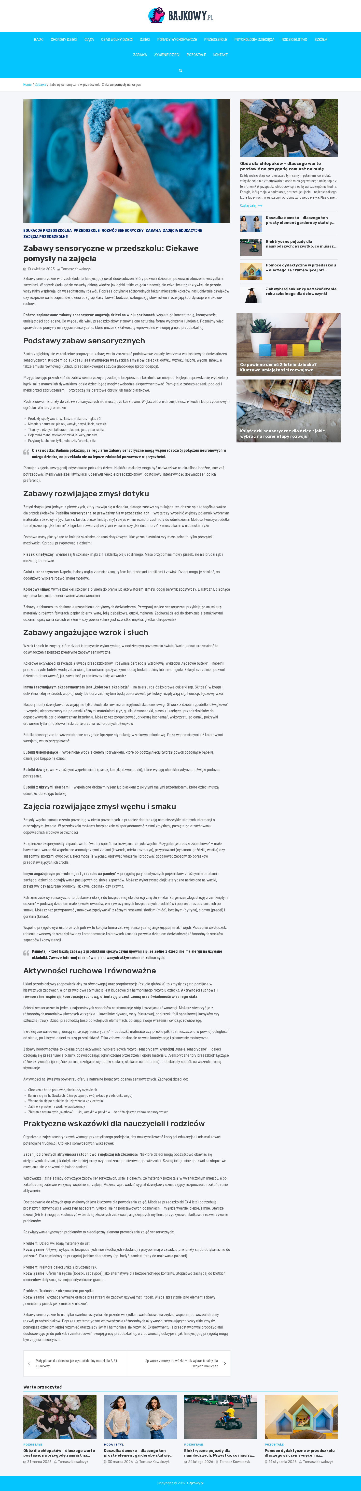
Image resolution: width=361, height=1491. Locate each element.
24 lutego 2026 (200, 1462)
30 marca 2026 (120, 1462)
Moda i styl (114, 1444)
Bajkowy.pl (195, 1483)
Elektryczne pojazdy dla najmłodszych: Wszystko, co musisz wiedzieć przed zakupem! (300, 246)
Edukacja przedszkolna (47, 231)
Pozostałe (196, 55)
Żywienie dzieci (167, 55)
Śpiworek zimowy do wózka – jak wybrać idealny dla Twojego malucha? (181, 1363)
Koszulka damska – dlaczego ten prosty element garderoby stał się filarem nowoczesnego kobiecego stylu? (299, 225)
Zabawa (140, 55)
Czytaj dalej (248, 205)
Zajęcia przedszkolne (45, 237)
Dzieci (145, 40)
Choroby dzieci (64, 40)
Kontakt (220, 55)
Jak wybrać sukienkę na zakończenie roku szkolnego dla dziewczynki (301, 291)
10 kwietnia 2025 (41, 269)
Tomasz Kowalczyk (76, 269)
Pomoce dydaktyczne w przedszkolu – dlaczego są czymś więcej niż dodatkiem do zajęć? (301, 270)
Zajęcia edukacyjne (182, 231)
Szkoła (321, 40)
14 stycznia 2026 (283, 1462)
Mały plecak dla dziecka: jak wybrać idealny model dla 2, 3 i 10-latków (76, 1363)
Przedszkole (215, 40)
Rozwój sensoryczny (123, 231)
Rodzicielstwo (294, 40)
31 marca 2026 (39, 1462)
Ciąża (89, 40)
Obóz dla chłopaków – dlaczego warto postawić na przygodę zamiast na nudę (59, 1455)
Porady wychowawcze (177, 40)
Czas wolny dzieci (117, 40)
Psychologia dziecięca (254, 40)
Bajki (38, 40)
